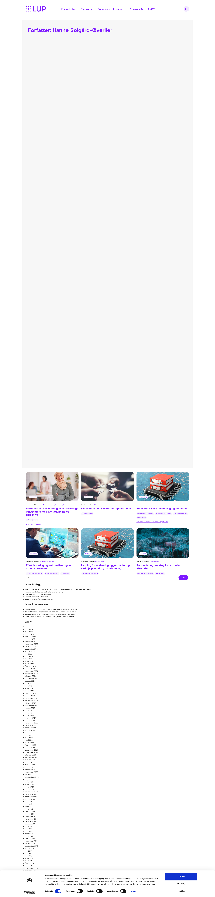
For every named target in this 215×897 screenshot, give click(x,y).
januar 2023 (30, 720)
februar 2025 (30, 666)
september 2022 (32, 728)
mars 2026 (29, 634)
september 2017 (31, 846)
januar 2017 (29, 866)
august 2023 (30, 708)
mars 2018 (29, 836)
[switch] (80, 891)
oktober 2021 (30, 755)
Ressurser (118, 9)
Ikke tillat (181, 891)
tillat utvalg (181, 884)
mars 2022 (29, 742)
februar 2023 (30, 718)
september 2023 (31, 706)
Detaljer (134, 891)
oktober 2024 (30, 676)
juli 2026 (28, 627)
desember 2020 (31, 770)
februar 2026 (30, 637)
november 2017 (31, 841)
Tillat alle (181, 876)
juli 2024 (28, 683)
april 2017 (29, 858)
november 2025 (31, 644)
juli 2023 (28, 710)
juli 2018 (28, 826)
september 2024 (31, 678)
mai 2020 (29, 782)
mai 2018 (28, 831)
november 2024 (31, 674)
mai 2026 (29, 632)
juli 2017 (28, 851)
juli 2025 (28, 654)
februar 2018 (30, 839)
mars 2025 (29, 664)
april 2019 (29, 807)
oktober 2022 (30, 725)
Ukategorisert (141, 517)
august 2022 (30, 730)
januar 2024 (30, 696)
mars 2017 (29, 861)
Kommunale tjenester (180, 513)
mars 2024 (29, 691)
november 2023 (31, 701)
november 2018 (31, 819)
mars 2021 (29, 762)
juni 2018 (28, 829)
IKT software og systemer (163, 513)
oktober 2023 (30, 703)
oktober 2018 (30, 821)
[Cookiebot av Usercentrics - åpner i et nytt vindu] (30, 892)
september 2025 (32, 649)
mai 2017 (28, 856)
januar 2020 (30, 789)
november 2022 (31, 723)
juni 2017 (28, 853)
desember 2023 (31, 698)
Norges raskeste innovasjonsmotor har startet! (57, 612)
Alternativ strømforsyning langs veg (39, 599)
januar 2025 (30, 669)
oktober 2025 (30, 646)
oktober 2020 (30, 775)
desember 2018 (31, 816)
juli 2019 (28, 802)
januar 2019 (29, 814)
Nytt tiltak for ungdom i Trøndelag (38, 594)
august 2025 (30, 651)
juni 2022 (29, 735)
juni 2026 (29, 629)
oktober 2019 (30, 794)
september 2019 (31, 797)
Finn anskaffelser (69, 9)
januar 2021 (29, 767)
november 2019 (31, 792)
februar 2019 (30, 811)
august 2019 (30, 799)
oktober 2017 (30, 843)
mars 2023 (29, 715)
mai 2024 (28, 686)
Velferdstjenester (32, 520)
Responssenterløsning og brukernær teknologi (44, 592)
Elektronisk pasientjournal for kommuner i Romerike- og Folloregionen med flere (57, 589)
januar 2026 (30, 639)
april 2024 (29, 688)
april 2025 (29, 661)
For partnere (104, 9)
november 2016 (31, 868)
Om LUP (151, 9)
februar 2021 (30, 765)
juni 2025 (29, 656)
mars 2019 (29, 809)
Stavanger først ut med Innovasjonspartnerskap (57, 609)
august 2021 (30, 760)
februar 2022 (30, 745)
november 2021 (31, 752)
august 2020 (30, 779)
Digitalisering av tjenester (145, 513)
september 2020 (32, 777)
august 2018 (30, 824)
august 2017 (30, 848)
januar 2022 (30, 747)
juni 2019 (28, 804)
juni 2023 (28, 713)
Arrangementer (137, 9)
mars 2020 (29, 787)
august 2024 (30, 681)
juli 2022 (28, 733)
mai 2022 (29, 738)
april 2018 (29, 834)
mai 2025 (29, 659)
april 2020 (29, 784)
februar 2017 (30, 863)
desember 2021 (31, 750)
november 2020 (31, 772)
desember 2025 (31, 642)
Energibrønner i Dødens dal (36, 597)
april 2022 (29, 740)
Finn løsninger (87, 9)
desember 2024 (31, 671)
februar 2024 (30, 693)
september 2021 (31, 757)
